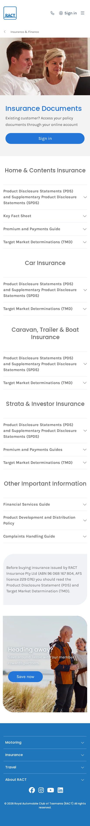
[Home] (10, 13)
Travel (10, 767)
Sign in (45, 138)
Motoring (13, 742)
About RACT (16, 779)
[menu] (83, 13)
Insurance (14, 754)
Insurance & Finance (24, 32)
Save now (25, 676)
